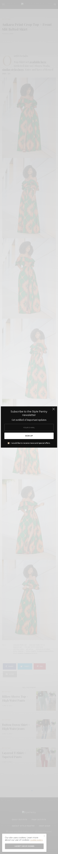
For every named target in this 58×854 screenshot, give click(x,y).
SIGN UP (29, 436)
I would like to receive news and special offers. (30, 443)
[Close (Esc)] (53, 410)
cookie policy (36, 840)
